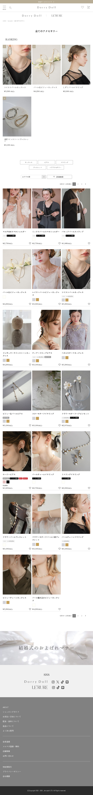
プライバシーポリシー (12, 771)
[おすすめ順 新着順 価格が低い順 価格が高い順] (33, 177)
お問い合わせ (8, 756)
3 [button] (81, 184)
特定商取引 (7, 766)
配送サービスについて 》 (46, 2)
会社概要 (6, 776)
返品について (8, 726)
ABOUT (6, 707)
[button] (85, 184)
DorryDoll (10, 21)
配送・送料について (11, 721)
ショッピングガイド (11, 711)
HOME (4, 21)
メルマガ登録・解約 (11, 746)
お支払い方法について (12, 716)
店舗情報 (6, 751)
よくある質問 (8, 730)
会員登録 (6, 741)
